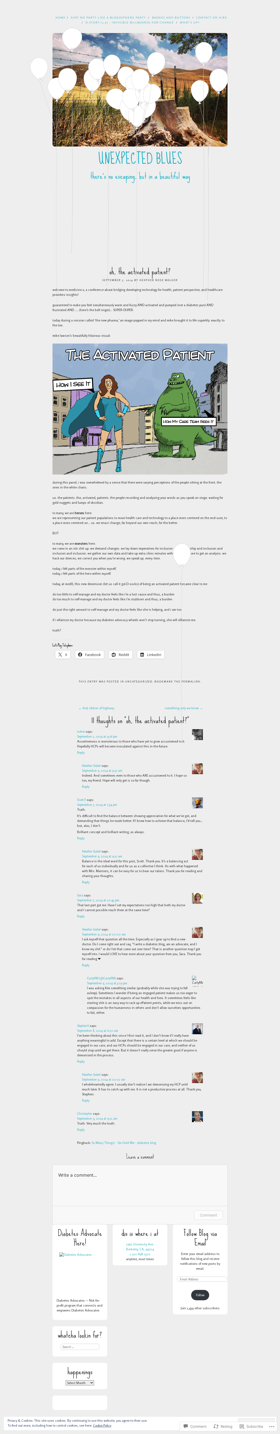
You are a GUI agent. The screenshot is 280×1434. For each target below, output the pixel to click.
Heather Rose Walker (158, 280)
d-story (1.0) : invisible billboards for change (130, 22)
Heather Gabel (91, 766)
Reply (80, 752)
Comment (208, 1215)
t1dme (81, 731)
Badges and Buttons (171, 17)
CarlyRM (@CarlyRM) (101, 978)
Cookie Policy (102, 1425)
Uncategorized (138, 681)
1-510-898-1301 (140, 1254)
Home (61, 17)
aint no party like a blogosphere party (108, 17)
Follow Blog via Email (200, 1238)
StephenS (83, 1026)
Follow (200, 1295)
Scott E (81, 800)
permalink (191, 681)
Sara (80, 895)
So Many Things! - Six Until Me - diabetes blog (124, 1143)
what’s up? (190, 22)
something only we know (184, 708)
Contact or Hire (211, 17)
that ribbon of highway (96, 708)
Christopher (84, 1113)
